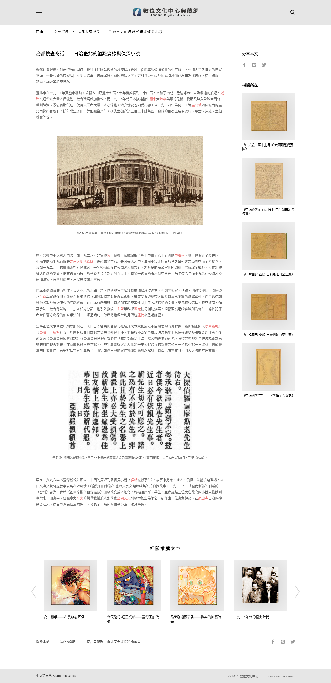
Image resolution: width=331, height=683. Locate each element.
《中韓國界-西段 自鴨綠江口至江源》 (268, 274)
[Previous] (38, 591)
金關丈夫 (124, 498)
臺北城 (196, 104)
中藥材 (180, 255)
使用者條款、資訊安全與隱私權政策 (114, 641)
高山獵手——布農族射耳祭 (64, 616)
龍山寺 (203, 498)
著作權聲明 (68, 641)
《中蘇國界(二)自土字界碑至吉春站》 (268, 395)
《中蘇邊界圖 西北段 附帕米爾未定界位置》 (268, 211)
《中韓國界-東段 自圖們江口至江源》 (268, 334)
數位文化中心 (249, 676)
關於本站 (43, 641)
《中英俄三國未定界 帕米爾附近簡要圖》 (267, 146)
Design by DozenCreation (281, 676)
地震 (163, 98)
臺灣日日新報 (49, 332)
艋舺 (134, 479)
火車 (110, 255)
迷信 (140, 314)
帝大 (80, 498)
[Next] (293, 591)
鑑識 (137, 308)
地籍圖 (88, 261)
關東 (153, 98)
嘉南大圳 (76, 261)
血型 (120, 308)
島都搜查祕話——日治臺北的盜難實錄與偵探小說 (120, 31)
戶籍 (42, 296)
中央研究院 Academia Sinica (56, 675)
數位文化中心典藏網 (165, 12)
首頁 (40, 31)
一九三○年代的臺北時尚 (251, 616)
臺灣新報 (211, 326)
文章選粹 (61, 31)
